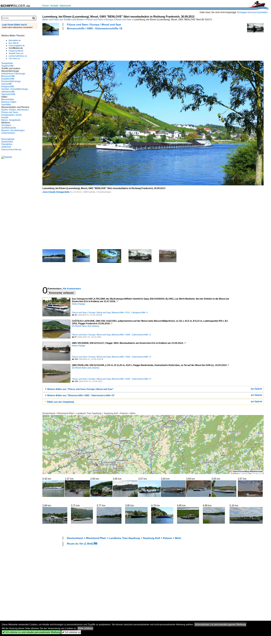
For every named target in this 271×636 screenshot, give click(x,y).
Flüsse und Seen (94, 19)
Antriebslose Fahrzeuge (13, 73)
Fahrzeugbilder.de (17, 45)
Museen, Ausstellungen (13, 130)
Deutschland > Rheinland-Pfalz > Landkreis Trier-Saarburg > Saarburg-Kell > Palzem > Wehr (89, 413)
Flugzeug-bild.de (16, 51)
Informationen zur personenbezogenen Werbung (220, 624)
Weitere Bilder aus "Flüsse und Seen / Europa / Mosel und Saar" (80, 389)
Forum (45, 5)
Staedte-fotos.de (16, 53)
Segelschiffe (7, 66)
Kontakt (54, 5)
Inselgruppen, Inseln (11, 115)
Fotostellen (6, 144)
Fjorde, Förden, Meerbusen (15, 109)
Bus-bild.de (14, 43)
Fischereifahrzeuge (11, 81)
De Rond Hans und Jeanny (85, 326)
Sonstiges (6, 125)
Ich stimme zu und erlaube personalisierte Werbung (31, 632)
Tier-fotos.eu (14, 58)
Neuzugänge (7, 139)
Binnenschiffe (8, 76)
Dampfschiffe (7, 78)
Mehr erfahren (85, 628)
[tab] (153, 389)
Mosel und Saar (123, 19)
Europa (109, 19)
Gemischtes (7, 141)
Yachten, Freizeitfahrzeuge (14, 89)
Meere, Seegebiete (10, 120)
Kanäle (4, 117)
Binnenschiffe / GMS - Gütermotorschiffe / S (131, 357)
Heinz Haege (78, 304)
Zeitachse (6, 147)
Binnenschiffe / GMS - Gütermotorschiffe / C (131, 334)
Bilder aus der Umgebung (60, 402)
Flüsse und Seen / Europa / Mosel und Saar (94, 24)
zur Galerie (256, 389)
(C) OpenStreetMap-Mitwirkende (246, 471)
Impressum (65, 5)
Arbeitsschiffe (8, 91)
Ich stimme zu (71, 632)
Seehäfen (6, 104)
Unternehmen (8, 133)
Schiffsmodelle (8, 128)
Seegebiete (7, 63)
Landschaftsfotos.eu (18, 56)
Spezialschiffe (8, 94)
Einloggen (242, 12)
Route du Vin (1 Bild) (80, 543)
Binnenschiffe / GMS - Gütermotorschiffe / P (131, 379)
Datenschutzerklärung (11, 149)
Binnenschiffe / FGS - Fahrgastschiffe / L (130, 312)
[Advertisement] (109, 45)
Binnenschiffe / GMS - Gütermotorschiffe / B (94, 28)
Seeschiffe (6, 84)
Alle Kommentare (71, 288)
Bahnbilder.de (15, 40)
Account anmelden (258, 12)
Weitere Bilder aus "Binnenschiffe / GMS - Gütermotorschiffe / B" (81, 395)
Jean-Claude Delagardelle (56, 192)
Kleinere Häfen (8, 102)
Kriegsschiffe (7, 86)
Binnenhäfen (7, 99)
